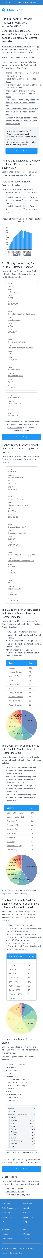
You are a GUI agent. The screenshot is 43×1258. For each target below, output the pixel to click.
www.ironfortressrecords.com (21, 561)
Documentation (8, 1238)
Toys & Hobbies (15, 692)
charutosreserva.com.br (18, 505)
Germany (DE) (13, 821)
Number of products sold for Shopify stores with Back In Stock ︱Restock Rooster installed (22, 121)
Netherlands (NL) (14, 846)
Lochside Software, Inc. (12, 1253)
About (26, 1208)
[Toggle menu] (39, 10)
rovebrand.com (15, 320)
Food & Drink (14, 684)
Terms (26, 1238)
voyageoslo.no (14, 588)
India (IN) (11, 841)
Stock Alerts (12, 49)
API (3, 1222)
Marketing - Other (30, 49)
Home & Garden (15, 672)
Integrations (7, 1217)
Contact (26, 1212)
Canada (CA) (12, 825)
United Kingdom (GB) (16, 817)
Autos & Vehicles (15, 696)
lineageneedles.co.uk (17, 533)
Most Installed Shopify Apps (18, 1195)
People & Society (15, 705)
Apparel (11, 668)
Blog (25, 1222)
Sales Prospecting (10, 1208)
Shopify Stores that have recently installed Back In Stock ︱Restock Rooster (20, 94)
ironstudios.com (15, 403)
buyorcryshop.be (15, 477)
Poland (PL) (12, 850)
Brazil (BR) (11, 837)
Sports (11, 688)
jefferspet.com (14, 292)
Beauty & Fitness (15, 676)
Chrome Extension (29, 2)
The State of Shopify (15, 1192)
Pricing (5, 1234)
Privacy (26, 1234)
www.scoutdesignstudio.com (20, 348)
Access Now (21, 151)
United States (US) (15, 813)
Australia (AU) (13, 829)
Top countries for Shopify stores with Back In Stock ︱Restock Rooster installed (22, 112)
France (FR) (12, 833)
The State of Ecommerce (16, 1189)
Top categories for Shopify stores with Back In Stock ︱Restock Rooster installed (22, 103)
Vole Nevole (29, 57)
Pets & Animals (14, 701)
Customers (28, 1217)
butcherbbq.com (15, 375)
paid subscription (14, 428)
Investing (6, 1212)
